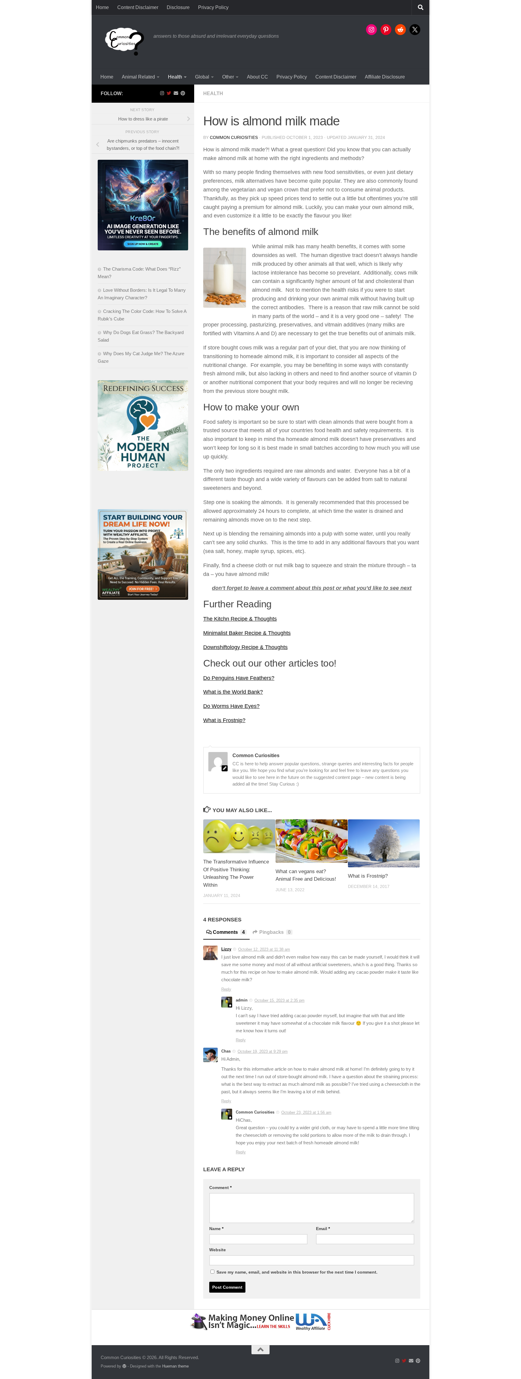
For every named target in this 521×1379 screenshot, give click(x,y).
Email (323, 1228)
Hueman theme (175, 1366)
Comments (229, 932)
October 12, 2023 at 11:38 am (264, 949)
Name (216, 1228)
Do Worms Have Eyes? (231, 706)
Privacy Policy (213, 7)
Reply (226, 989)
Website (217, 1249)
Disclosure (178, 7)
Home (102, 7)
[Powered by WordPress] (124, 1366)
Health (175, 76)
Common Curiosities (234, 137)
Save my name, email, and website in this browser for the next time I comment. (296, 1272)
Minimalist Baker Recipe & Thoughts (247, 633)
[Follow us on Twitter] (169, 93)
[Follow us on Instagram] (162, 93)
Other (228, 76)
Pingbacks (275, 932)
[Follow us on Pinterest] (183, 93)
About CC (257, 76)
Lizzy (226, 949)
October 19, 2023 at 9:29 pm (263, 1051)
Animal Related (138, 76)
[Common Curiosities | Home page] (124, 42)
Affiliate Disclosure (385, 76)
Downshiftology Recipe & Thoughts (245, 647)
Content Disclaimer (137, 7)
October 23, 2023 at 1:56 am (306, 1112)
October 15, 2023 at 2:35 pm (279, 1000)
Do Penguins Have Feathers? (238, 678)
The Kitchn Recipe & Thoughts (240, 619)
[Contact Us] (176, 93)
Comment (220, 1187)
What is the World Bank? (233, 692)
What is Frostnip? (224, 720)
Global (202, 76)
